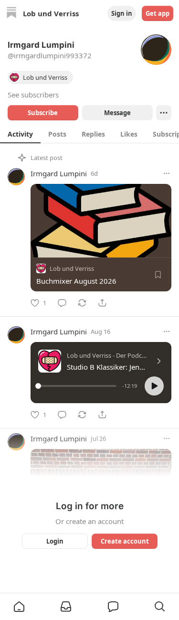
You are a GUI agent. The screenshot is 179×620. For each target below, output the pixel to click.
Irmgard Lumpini (59, 173)
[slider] (77, 386)
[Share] (102, 302)
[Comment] (62, 302)
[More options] (166, 173)
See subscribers (33, 94)
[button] (154, 386)
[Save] (158, 274)
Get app (157, 13)
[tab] (20, 133)
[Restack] (82, 302)
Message (117, 112)
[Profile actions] (163, 112)
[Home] (11, 14)
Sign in (121, 13)
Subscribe (43, 112)
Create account (124, 541)
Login (54, 541)
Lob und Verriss (72, 268)
